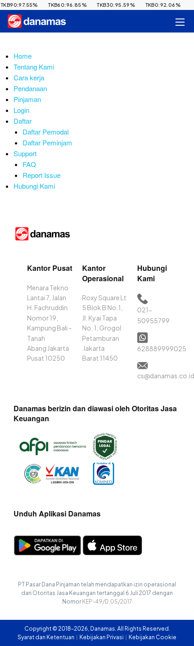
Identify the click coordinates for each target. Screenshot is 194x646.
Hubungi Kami (34, 186)
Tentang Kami (34, 66)
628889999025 (161, 348)
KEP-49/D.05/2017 (107, 601)
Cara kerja (29, 77)
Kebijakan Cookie (152, 637)
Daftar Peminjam (47, 142)
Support (25, 153)
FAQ (29, 164)
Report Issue (41, 175)
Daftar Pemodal (46, 131)
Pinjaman (27, 99)
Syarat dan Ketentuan (46, 637)
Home (23, 55)
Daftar (23, 120)
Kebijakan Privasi (102, 637)
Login (21, 110)
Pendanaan (30, 88)
